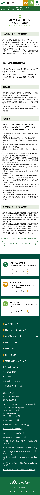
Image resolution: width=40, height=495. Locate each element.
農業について (10, 348)
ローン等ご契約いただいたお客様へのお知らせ (18, 470)
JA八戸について (11, 324)
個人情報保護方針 (20, 487)
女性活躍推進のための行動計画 (13, 437)
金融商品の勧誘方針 (9, 400)
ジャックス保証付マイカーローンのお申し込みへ (18, 244)
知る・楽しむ (10, 355)
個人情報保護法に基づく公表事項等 (15, 424)
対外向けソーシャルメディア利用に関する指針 (18, 404)
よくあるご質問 (11, 372)
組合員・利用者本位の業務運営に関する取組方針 (19, 447)
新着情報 (8, 377)
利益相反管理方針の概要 (11, 396)
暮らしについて (11, 342)
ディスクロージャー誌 (13, 386)
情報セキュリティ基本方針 (12, 429)
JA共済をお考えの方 (13, 336)
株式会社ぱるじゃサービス (15, 361)
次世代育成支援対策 (9, 420)
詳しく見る (20, 271)
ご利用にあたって (8, 393)
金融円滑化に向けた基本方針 (12, 433)
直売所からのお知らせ (13, 381)
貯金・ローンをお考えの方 (15, 330)
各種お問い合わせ (11, 367)
